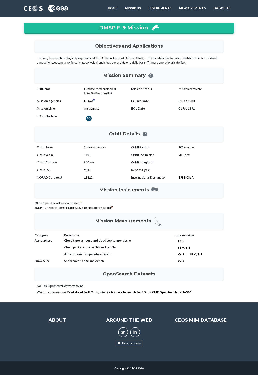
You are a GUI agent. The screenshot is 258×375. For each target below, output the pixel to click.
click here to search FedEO (128, 292)
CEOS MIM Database (201, 320)
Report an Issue (131, 343)
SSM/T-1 (184, 247)
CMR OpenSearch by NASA (171, 292)
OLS (181, 240)
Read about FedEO (80, 292)
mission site (91, 108)
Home (112, 8)
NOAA (88, 101)
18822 (88, 177)
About (57, 320)
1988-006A (186, 177)
